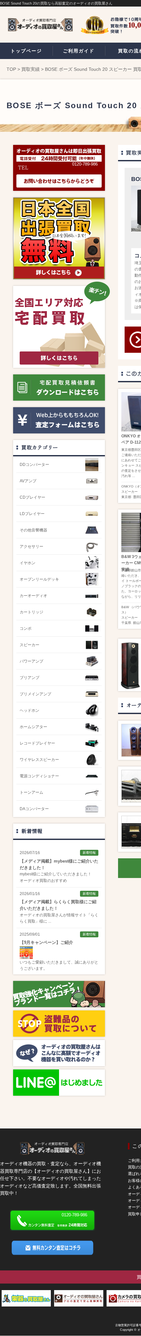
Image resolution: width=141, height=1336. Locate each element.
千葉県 (126, 623)
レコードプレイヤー (37, 743)
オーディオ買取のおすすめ (43, 880)
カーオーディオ (33, 595)
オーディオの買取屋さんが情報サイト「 (55, 915)
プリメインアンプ (35, 694)
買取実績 (30, 69)
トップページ (26, 50)
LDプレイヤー (32, 513)
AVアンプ (28, 481)
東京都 (126, 497)
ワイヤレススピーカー (39, 759)
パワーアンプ (31, 661)
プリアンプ (29, 677)
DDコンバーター (34, 464)
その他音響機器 (33, 530)
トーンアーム (31, 792)
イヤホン (27, 563)
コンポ (25, 628)
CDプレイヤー (32, 497)
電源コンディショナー (39, 776)
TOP (11, 69)
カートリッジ (31, 612)
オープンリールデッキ (39, 579)
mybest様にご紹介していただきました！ (55, 874)
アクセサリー (31, 546)
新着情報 (31, 831)
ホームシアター (33, 727)
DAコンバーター (34, 809)
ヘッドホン (29, 710)
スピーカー (129, 491)
